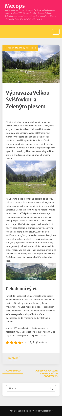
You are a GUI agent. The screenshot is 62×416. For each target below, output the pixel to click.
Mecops (15, 6)
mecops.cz (30, 48)
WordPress (47, 411)
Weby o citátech (13, 371)
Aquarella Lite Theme (20, 411)
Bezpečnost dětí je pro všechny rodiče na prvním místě (46, 373)
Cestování (13, 358)
